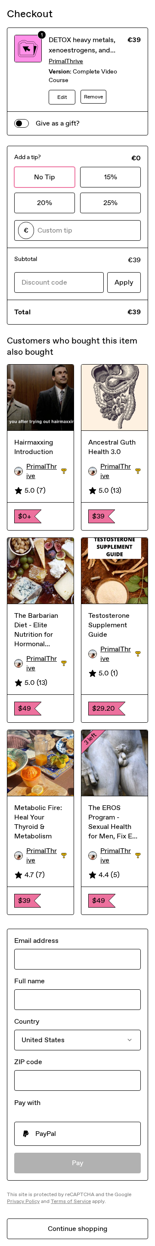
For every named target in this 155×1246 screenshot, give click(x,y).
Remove (93, 97)
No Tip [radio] (44, 177)
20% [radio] (44, 203)
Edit (62, 97)
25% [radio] (110, 203)
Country (26, 1021)
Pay (78, 1163)
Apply (124, 282)
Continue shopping (77, 1229)
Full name (29, 981)
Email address (36, 940)
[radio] (77, 1134)
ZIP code (28, 1062)
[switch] (21, 123)
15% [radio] (110, 177)
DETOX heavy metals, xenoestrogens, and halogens (82, 50)
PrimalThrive (66, 61)
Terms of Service (71, 1201)
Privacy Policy (23, 1201)
